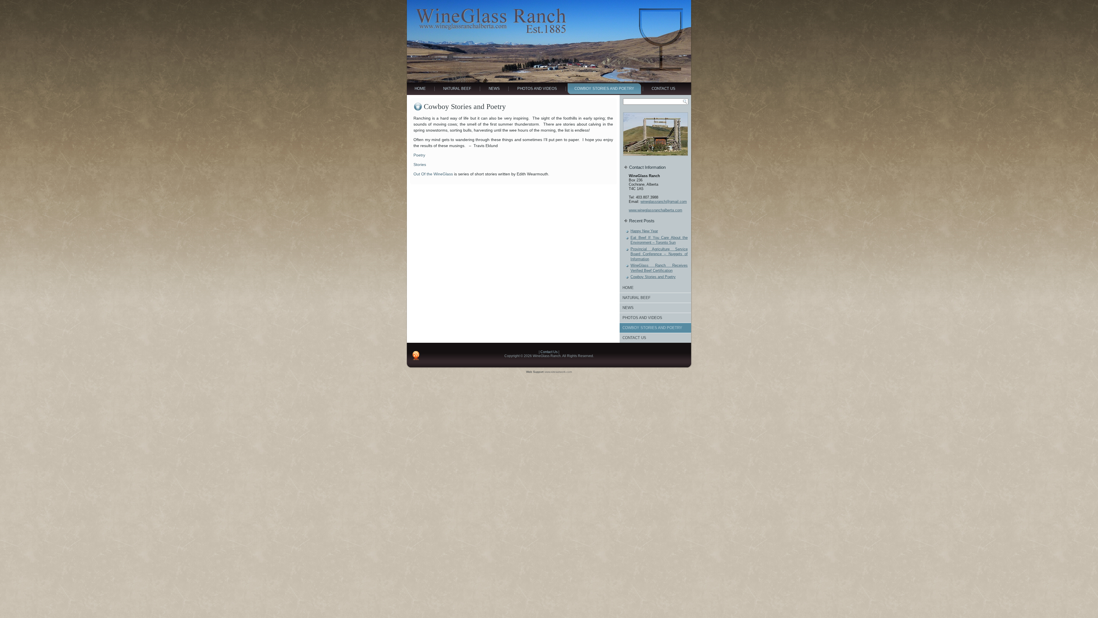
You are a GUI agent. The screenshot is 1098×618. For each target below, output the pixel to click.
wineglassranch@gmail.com (663, 201)
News (494, 88)
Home (420, 88)
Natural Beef (457, 88)
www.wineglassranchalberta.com (655, 210)
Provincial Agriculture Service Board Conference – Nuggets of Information (659, 254)
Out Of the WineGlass (433, 174)
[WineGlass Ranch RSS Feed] (416, 355)
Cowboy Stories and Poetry (604, 88)
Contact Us (663, 88)
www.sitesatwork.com (558, 371)
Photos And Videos (537, 88)
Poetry (419, 155)
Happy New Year (644, 231)
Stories (419, 164)
